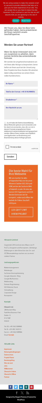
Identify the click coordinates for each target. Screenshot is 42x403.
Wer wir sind (8, 363)
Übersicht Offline (10, 374)
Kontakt (11, 335)
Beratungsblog (9, 360)
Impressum (8, 349)
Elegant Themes (20, 397)
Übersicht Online (10, 372)
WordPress (21, 400)
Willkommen (8, 369)
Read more (26, 21)
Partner (6, 377)
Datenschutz (8, 355)
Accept (16, 21)
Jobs (5, 366)
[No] (39, 12)
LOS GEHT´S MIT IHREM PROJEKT (19, 212)
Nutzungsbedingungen (12, 352)
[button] (11, 387)
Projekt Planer (9, 358)
